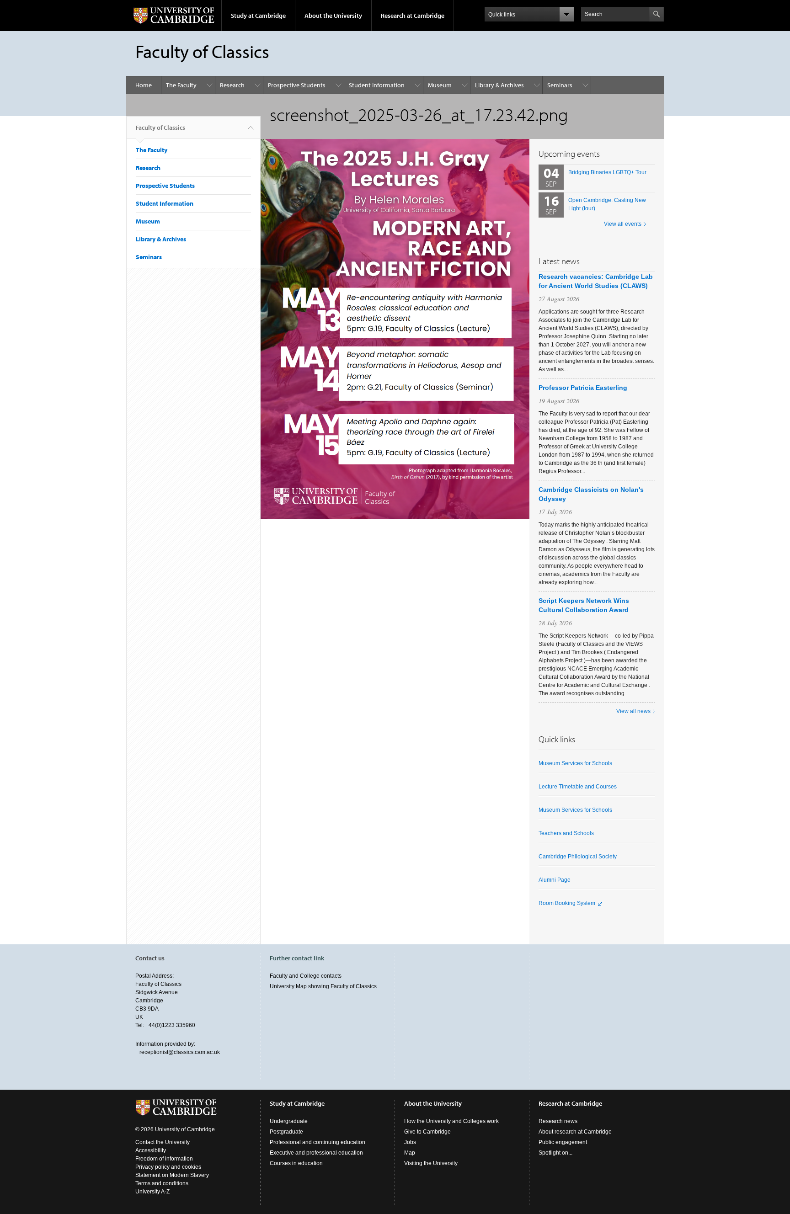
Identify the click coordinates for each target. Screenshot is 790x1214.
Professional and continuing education (317, 1142)
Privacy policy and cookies (168, 1167)
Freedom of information (164, 1158)
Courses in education (296, 1163)
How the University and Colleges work (451, 1121)
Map (409, 1153)
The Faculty (181, 85)
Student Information (377, 85)
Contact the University (162, 1142)
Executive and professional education (316, 1153)
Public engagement (563, 1142)
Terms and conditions (161, 1183)
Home (143, 85)
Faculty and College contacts (306, 976)
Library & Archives (499, 85)
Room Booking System (567, 903)
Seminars (559, 85)
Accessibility (150, 1150)
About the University (333, 15)
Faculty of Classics (160, 127)
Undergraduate (289, 1121)
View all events (622, 224)
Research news (558, 1121)
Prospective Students (297, 85)
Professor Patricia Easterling (583, 387)
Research (232, 85)
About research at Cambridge (575, 1132)
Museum (440, 85)
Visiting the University (431, 1163)
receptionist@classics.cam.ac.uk (179, 1052)
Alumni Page (555, 880)
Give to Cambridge (427, 1132)
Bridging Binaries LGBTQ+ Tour (607, 172)
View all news (633, 711)
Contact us (150, 958)
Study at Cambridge (258, 15)
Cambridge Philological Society (578, 856)
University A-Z (152, 1191)
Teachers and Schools (566, 833)
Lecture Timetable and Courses (578, 786)
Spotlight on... (555, 1153)
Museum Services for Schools (575, 763)
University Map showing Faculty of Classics (323, 986)
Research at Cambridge (412, 15)
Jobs (410, 1142)
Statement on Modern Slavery (172, 1175)
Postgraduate (286, 1132)
